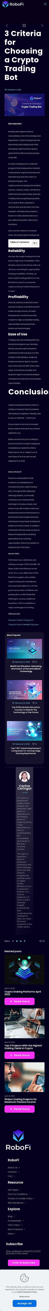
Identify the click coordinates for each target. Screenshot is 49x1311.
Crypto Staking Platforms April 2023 (22, 993)
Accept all (24, 1303)
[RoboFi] (12, 4)
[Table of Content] (35, 243)
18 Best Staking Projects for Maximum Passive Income (20, 1101)
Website (12, 620)
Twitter (20, 620)
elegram (29, 620)
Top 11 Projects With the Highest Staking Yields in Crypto (23, 1047)
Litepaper (34, 624)
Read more (24, 1296)
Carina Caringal (24, 787)
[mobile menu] (45, 4)
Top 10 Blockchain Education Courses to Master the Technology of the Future (26, 710)
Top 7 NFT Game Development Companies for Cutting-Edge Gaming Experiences (26, 751)
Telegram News (15, 624)
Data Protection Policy (27, 1292)
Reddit (26, 624)
